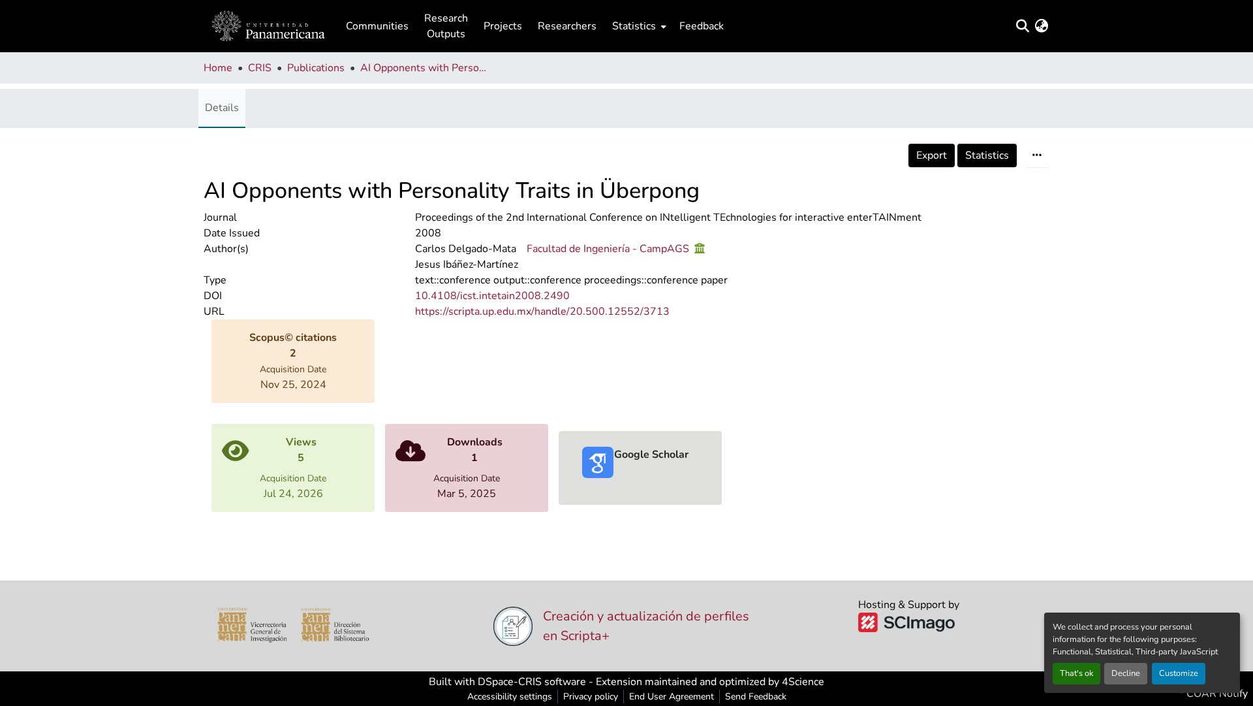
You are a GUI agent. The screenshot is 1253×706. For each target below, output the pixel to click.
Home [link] (218, 68)
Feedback (701, 26)
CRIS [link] (259, 68)
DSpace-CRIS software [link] (532, 682)
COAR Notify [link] (1216, 693)
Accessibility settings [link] (509, 696)
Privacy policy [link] (590, 696)
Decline (1125, 673)
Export (931, 155)
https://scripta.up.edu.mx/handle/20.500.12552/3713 (542, 311)
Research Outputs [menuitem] (446, 26)
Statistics (987, 155)
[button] (268, 26)
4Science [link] (803, 682)
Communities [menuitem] (377, 26)
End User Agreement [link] (671, 696)
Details (222, 108)
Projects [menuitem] (503, 26)
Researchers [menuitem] (567, 26)
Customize (1178, 673)
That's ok (1076, 673)
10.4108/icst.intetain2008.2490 (492, 296)
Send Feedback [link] (755, 696)
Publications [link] (316, 68)
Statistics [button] (634, 26)
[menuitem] (638, 26)
